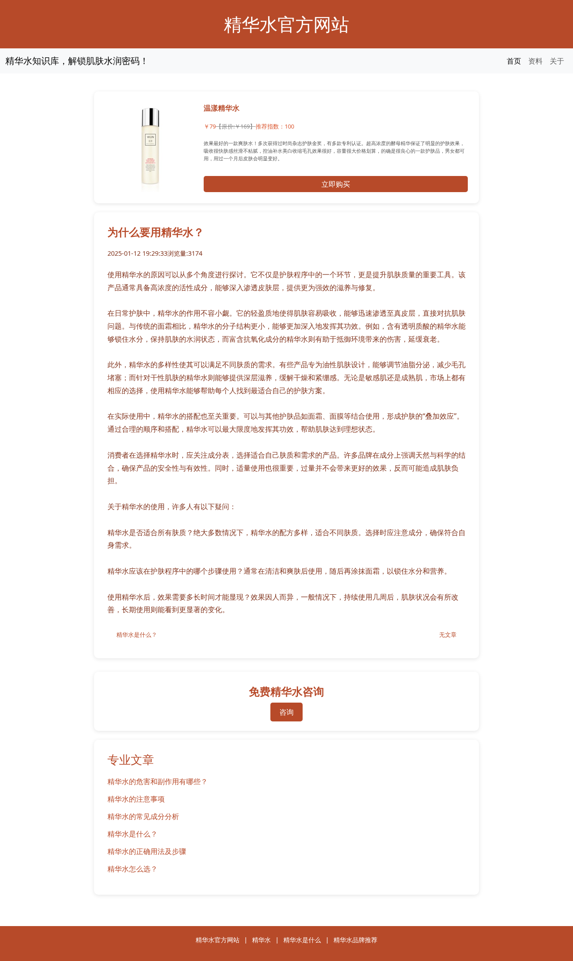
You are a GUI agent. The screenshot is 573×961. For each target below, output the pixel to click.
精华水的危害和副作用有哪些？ (157, 781)
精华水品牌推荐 (355, 939)
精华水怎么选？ (132, 869)
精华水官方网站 (286, 24)
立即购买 (335, 184)
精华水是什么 (302, 939)
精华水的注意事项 (136, 799)
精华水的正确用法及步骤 (146, 851)
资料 (535, 61)
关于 (557, 61)
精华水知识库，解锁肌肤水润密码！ (77, 61)
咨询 (286, 712)
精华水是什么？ (136, 635)
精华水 (261, 939)
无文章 (448, 635)
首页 (514, 61)
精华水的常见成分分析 (143, 816)
